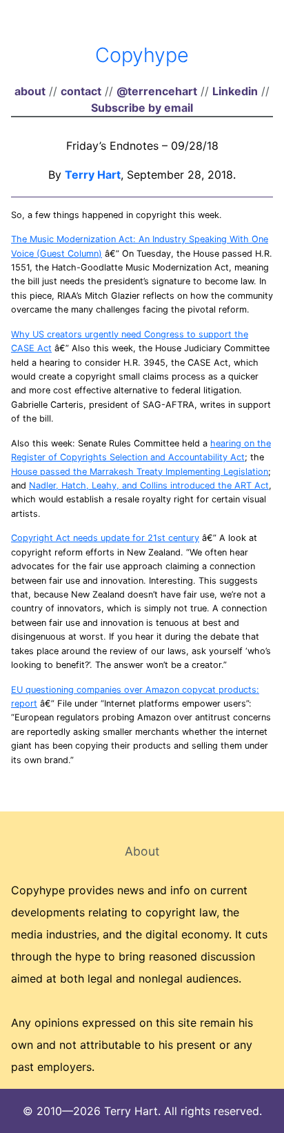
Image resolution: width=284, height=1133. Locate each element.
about (29, 91)
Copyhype (142, 55)
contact (81, 91)
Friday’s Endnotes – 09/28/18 (142, 145)
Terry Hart (93, 174)
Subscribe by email (142, 108)
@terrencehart (156, 91)
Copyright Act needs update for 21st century (105, 538)
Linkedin (235, 91)
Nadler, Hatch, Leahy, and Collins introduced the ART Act (149, 485)
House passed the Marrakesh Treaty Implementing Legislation (139, 471)
